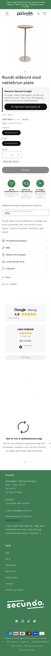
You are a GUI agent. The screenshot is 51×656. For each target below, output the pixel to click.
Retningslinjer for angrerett (18, 642)
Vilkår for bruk (16, 646)
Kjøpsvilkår (11, 565)
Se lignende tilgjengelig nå (25, 107)
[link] (23, 437)
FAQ (7, 553)
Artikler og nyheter (14, 590)
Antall (4, 150)
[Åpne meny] (7, 14)
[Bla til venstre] (20, 72)
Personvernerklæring (40, 642)
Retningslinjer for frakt (34, 646)
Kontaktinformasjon (27, 650)
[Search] (46, 212)
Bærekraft (10, 571)
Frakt (4, 123)
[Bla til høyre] (32, 72)
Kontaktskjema (13, 520)
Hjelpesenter (11, 577)
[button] (38, 14)
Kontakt (9, 584)
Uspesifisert (13, 133)
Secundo (15, 638)
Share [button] (8, 277)
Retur (8, 559)
